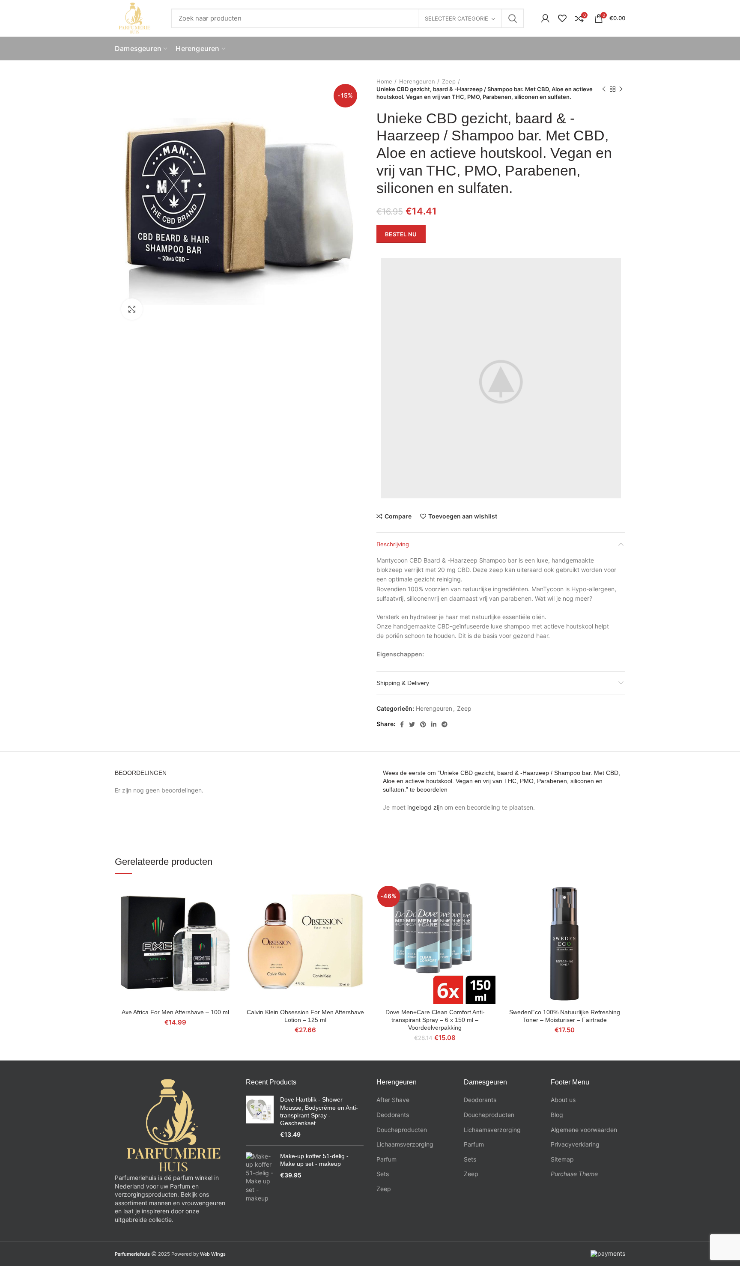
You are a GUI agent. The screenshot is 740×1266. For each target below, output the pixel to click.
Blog (557, 1114)
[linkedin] (434, 724)
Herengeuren (417, 81)
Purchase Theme (574, 1173)
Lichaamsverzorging (404, 1144)
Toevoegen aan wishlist (462, 516)
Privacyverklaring (575, 1144)
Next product (621, 89)
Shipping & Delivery (402, 682)
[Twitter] (412, 724)
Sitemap (562, 1159)
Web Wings (213, 1254)
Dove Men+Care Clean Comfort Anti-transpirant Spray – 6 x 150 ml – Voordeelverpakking (435, 1020)
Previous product (604, 89)
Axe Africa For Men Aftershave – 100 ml (175, 1012)
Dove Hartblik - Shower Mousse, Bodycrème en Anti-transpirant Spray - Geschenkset (319, 1111)
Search (512, 18)
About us (563, 1099)
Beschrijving (392, 544)
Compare (398, 516)
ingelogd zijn (425, 807)
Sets (382, 1173)
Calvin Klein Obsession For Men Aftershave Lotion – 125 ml (305, 1016)
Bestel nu (401, 234)
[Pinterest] (423, 724)
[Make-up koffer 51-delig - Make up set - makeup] (260, 1177)
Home (384, 81)
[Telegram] (444, 724)
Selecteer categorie (456, 18)
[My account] (545, 18)
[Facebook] (401, 724)
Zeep (449, 81)
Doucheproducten (401, 1129)
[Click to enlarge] (132, 309)
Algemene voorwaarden (584, 1129)
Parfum (386, 1159)
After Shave (392, 1099)
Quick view (229, 916)
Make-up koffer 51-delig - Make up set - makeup (314, 1160)
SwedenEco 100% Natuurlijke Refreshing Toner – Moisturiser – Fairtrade (564, 1016)
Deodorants (392, 1114)
